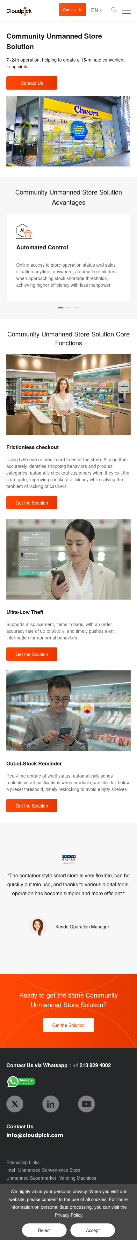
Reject (44, 1230)
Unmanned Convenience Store (49, 1170)
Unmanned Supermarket (31, 1178)
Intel (10, 1170)
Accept (93, 1230)
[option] (68, 257)
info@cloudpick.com (34, 1135)
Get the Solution (32, 502)
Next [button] (133, 257)
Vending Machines (77, 1178)
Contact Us (72, 9)
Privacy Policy (69, 1215)
